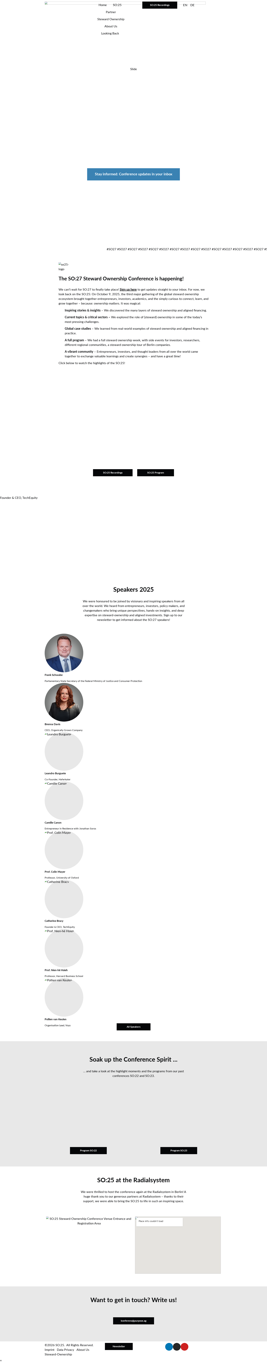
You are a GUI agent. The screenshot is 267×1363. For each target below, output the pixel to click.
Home (103, 5)
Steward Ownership (110, 19)
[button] (133, 413)
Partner (111, 12)
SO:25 (117, 5)
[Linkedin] (169, 1347)
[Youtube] (184, 1347)
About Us (110, 26)
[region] (133, 157)
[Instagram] (177, 1347)
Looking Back (110, 33)
